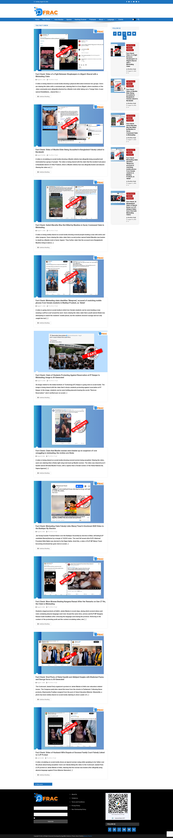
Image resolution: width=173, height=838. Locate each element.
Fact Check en (130, 45)
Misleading (130, 50)
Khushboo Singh (53, 79)
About (101, 19)
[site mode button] (134, 19)
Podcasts (92, 19)
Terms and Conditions (78, 802)
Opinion (69, 19)
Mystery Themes (88, 836)
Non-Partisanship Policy (79, 809)
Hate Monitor (58, 19)
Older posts (39, 784)
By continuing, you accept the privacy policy (48, 818)
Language (110, 19)
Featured (129, 47)
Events (120, 19)
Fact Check (46, 19)
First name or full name (40, 805)
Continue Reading (44, 96)
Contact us (75, 798)
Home (37, 19)
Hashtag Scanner (80, 19)
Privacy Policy (76, 805)
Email (35, 811)
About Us (74, 794)
